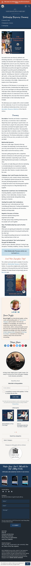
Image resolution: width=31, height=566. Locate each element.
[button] (25, 6)
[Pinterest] (11, 491)
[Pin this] (23, 345)
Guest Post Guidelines (7, 539)
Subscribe (15, 397)
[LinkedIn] (8, 491)
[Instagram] (6, 491)
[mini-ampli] (15, 480)
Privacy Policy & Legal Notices (9, 537)
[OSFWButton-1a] (15, 453)
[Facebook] (3, 491)
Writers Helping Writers (9, 332)
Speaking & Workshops (7, 536)
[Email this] (5, 345)
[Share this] (8, 345)
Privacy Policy (26, 520)
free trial (4, 272)
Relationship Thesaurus (13, 264)
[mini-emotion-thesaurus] (25, 480)
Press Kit (4, 532)
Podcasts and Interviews (8, 534)
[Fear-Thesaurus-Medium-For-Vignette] (5, 480)
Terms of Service (6, 521)
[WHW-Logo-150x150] (2, 6)
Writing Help (5, 25)
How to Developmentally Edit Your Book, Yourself (22, 425)
